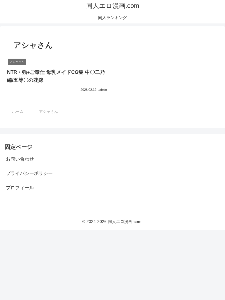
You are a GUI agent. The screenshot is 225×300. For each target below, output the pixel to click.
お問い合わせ (20, 158)
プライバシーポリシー (29, 173)
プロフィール (20, 187)
